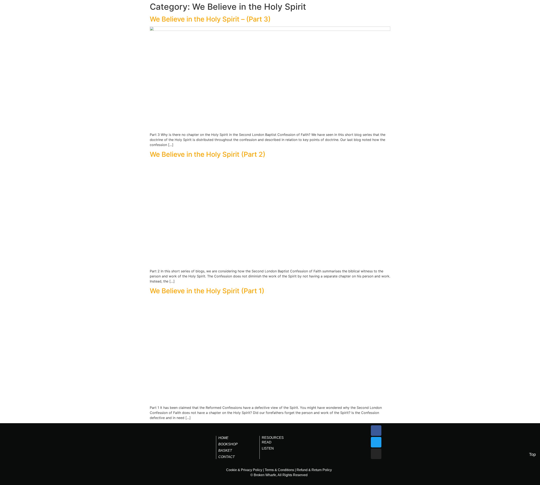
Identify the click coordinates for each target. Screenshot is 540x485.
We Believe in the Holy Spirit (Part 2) (207, 154)
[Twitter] (376, 442)
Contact (226, 457)
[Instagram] (376, 454)
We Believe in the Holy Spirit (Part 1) (207, 291)
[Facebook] (376, 430)
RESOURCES (273, 437)
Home (223, 438)
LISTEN (268, 448)
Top (532, 454)
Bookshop (228, 444)
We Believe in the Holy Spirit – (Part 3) (210, 19)
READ (266, 442)
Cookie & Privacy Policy (244, 470)
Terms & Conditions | (280, 470)
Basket (225, 450)
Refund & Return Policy (314, 470)
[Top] (532, 446)
